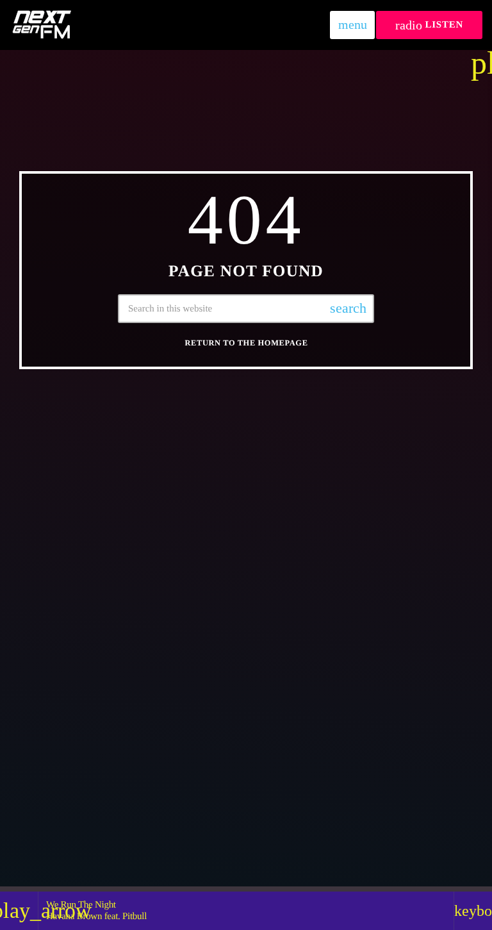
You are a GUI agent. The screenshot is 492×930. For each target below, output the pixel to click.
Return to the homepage (246, 342)
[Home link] (41, 25)
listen (429, 25)
